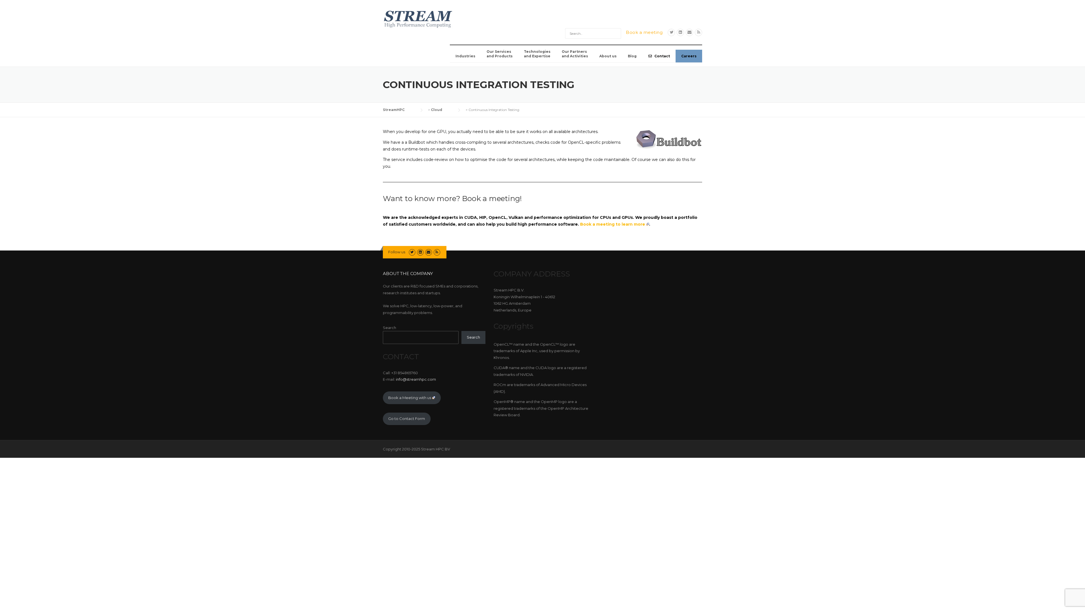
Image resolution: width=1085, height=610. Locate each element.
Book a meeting (644, 32)
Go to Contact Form (406, 418)
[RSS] (698, 32)
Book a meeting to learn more (612, 224)
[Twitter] (671, 32)
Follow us (396, 252)
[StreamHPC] (418, 18)
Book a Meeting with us (409, 397)
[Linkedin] (680, 32)
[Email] (689, 32)
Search (389, 327)
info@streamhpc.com (416, 379)
